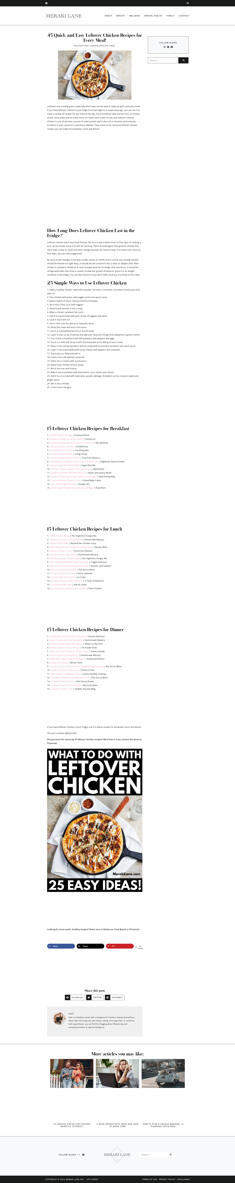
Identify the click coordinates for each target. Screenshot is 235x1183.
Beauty (121, 15)
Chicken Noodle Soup (61, 584)
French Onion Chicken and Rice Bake (69, 588)
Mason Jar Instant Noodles (63, 569)
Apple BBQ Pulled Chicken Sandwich (67, 658)
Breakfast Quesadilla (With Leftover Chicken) (71, 442)
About (108, 15)
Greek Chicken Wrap (59, 535)
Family (171, 15)
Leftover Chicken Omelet (61, 446)
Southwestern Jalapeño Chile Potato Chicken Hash (73, 461)
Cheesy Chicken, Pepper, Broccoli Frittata (71, 469)
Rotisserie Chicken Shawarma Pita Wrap (68, 565)
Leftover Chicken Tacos (60, 550)
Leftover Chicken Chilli (62, 688)
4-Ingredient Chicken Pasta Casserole (67, 636)
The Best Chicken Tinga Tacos (65, 670)
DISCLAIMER (183, 1179)
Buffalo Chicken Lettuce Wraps (64, 647)
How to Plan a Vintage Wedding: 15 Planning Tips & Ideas (163, 1125)
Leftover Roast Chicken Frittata (64, 457)
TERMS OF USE (149, 1179)
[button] (188, 3)
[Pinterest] (46, 3)
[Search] (183, 60)
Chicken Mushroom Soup (63, 573)
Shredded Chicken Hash (61, 450)
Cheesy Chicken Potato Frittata (66, 480)
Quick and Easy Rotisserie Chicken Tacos (69, 651)
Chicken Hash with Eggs (60, 435)
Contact (184, 15)
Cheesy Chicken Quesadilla (62, 554)
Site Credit (93, 1179)
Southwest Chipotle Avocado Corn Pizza (70, 677)
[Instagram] (165, 47)
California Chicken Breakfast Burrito (68, 472)
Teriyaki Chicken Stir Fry (62, 681)
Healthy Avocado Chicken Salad (64, 558)
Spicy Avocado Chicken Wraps (63, 655)
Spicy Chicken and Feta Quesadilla (65, 640)
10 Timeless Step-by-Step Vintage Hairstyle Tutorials (71, 1125)
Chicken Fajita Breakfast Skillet (64, 465)
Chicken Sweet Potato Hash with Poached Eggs (73, 476)
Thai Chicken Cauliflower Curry (66, 673)
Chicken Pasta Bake (59, 543)
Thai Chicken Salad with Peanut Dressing (69, 562)
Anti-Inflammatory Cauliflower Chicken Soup (71, 547)
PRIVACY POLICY (167, 1179)
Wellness (134, 15)
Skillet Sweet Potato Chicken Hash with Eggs (72, 487)
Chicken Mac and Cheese (63, 577)
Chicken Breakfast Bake (61, 454)
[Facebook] (172, 47)
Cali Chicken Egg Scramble (63, 484)
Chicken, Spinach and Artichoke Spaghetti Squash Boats (76, 666)
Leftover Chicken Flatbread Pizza (67, 580)
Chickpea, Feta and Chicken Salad (65, 539)
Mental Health (153, 15)
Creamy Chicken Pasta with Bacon (66, 643)
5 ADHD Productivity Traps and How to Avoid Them (117, 1125)
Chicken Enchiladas (58, 662)
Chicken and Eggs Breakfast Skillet (66, 439)
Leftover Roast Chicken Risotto (66, 685)
